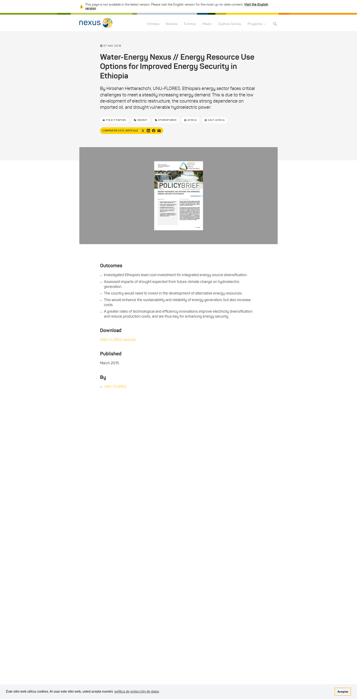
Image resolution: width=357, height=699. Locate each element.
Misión (207, 24)
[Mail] (159, 130)
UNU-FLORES (115, 386)
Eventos (190, 24)
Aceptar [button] (342, 691)
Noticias (171, 24)
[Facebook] (153, 130)
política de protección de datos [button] (136, 691)
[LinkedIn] (148, 130)
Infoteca (153, 24)
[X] (143, 130)
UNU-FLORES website (118, 339)
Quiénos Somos (229, 24)
